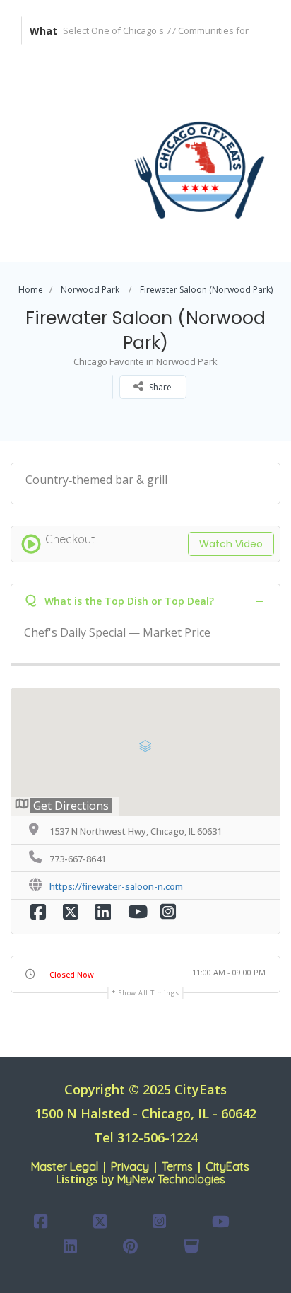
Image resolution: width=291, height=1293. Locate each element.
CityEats (227, 1166)
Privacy (130, 1166)
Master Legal (64, 1166)
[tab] (145, 600)
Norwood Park (90, 290)
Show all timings (149, 992)
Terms (177, 1166)
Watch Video (231, 544)
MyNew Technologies (171, 1179)
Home (30, 290)
